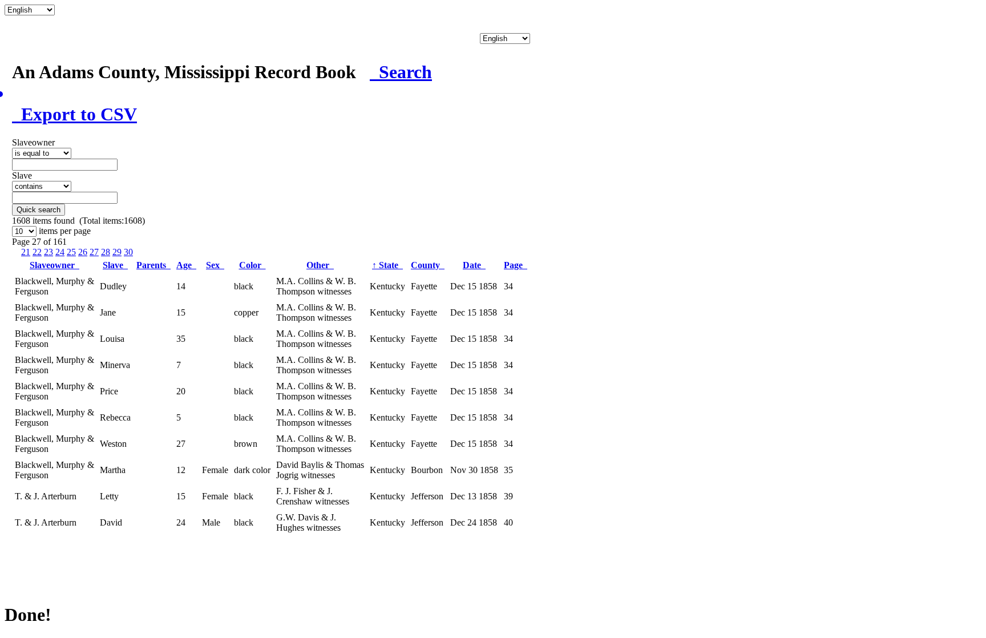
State (387, 265)
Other (320, 265)
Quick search (38, 209)
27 (94, 252)
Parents (153, 265)
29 (117, 252)
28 (105, 252)
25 (71, 252)
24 (59, 252)
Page (515, 265)
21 (25, 252)
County (427, 265)
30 (128, 252)
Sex (215, 265)
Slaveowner (54, 265)
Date (474, 265)
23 (48, 252)
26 (82, 252)
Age (186, 265)
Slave (115, 265)
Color (252, 265)
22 (37, 252)
